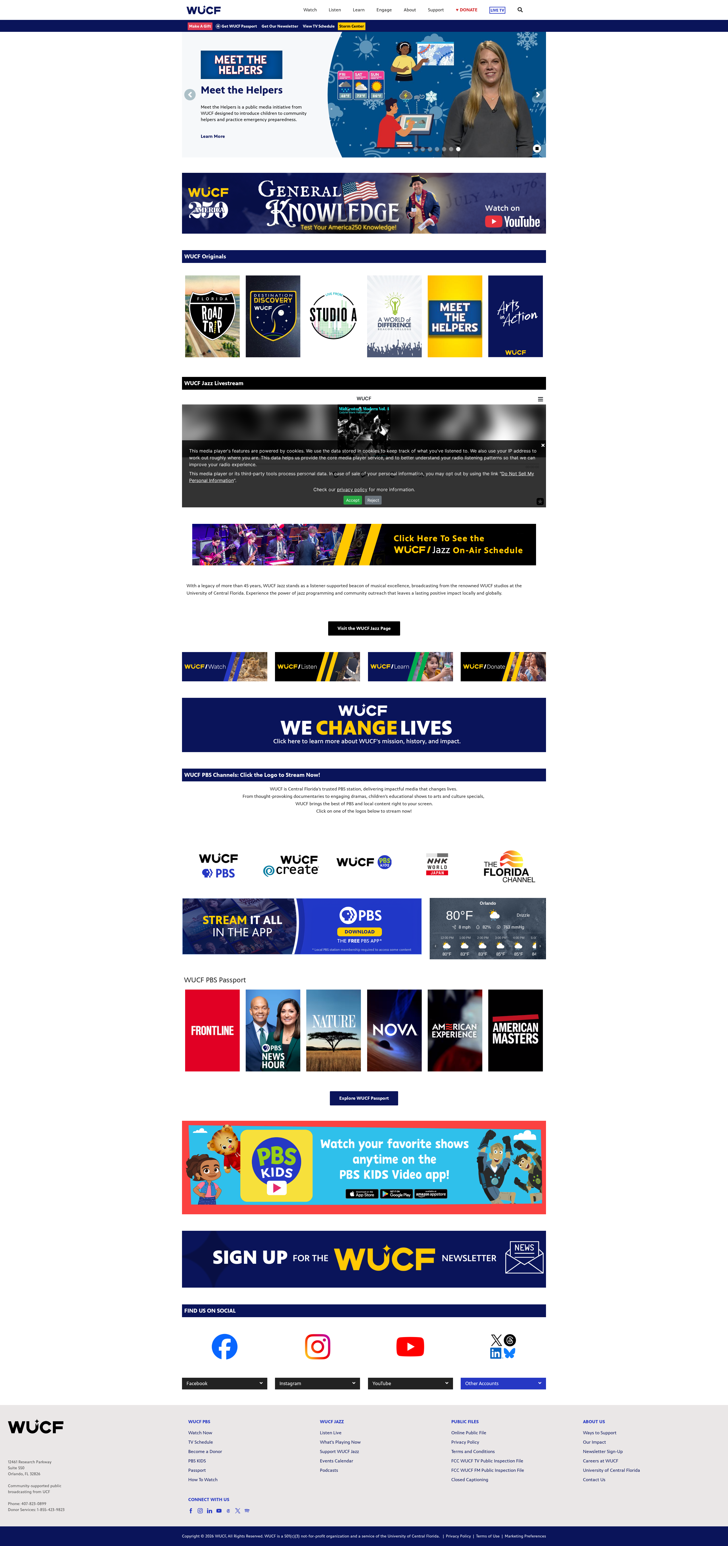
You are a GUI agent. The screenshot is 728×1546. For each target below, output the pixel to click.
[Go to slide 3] (430, 149)
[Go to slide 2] (423, 149)
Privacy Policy (465, 1442)
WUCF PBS (199, 1421)
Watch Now (200, 1432)
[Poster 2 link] (333, 316)
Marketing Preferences (525, 1536)
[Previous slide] (190, 94)
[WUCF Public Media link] (203, 10)
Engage (384, 10)
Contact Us (594, 1479)
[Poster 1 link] (273, 316)
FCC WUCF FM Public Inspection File (487, 1470)
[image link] (364, 203)
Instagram (290, 1383)
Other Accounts (482, 1383)
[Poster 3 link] (394, 316)
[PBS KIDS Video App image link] (364, 1167)
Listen (335, 10)
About (410, 10)
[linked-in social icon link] (211, 1513)
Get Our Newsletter (280, 26)
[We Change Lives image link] (364, 725)
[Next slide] (538, 94)
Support (436, 10)
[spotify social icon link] (249, 1513)
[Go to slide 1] (415, 149)
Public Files (465, 1421)
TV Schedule (200, 1442)
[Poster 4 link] (455, 316)
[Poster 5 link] (515, 316)
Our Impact (594, 1442)
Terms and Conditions (473, 1451)
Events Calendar (336, 1461)
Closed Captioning (469, 1479)
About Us (594, 1421)
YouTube (382, 1383)
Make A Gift (200, 26)
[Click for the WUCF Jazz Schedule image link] (364, 544)
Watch (310, 10)
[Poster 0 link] (212, 316)
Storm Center (351, 26)
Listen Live (331, 1432)
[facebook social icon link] (193, 1513)
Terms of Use (488, 1536)
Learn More (213, 133)
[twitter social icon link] (240, 1513)
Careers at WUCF (600, 1461)
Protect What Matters (252, 93)
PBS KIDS (197, 1461)
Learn (359, 10)
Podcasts (329, 1470)
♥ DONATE (466, 10)
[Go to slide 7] (458, 149)
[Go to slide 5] (444, 149)
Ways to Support (600, 1432)
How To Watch (203, 1479)
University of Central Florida (611, 1470)
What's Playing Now (340, 1442)
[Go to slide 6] (451, 149)
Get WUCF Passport (239, 26)
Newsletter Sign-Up (603, 1451)
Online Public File (468, 1432)
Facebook (197, 1383)
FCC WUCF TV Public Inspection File (487, 1461)
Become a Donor (205, 1451)
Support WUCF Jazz (339, 1451)
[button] (364, 628)
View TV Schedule (319, 26)
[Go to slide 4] (437, 149)
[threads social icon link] (230, 1513)
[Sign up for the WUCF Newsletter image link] (364, 1259)
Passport (197, 1470)
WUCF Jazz (332, 1421)
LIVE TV (497, 10)
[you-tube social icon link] (221, 1513)
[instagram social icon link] (202, 1513)
